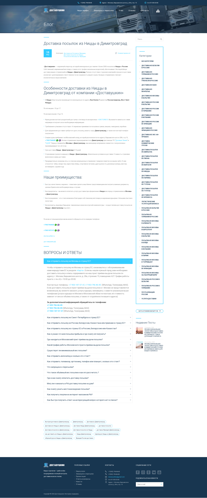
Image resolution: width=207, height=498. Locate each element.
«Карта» (80, 270)
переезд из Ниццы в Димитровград (106, 434)
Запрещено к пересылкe (104, 11)
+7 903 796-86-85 (54, 308)
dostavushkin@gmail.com (116, 477)
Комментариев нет (124, 53)
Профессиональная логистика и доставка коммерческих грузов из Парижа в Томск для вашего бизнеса (153, 332)
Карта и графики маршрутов (148, 311)
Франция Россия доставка (84, 438)
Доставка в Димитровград (96, 422)
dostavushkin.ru (49, 236)
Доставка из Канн (149, 85)
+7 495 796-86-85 (54, 305)
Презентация (81, 476)
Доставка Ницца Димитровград (84, 426)
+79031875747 (49, 230)
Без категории (148, 61)
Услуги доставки (149, 299)
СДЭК (48, 143)
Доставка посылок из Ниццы (73, 55)
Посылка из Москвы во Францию (75, 56)
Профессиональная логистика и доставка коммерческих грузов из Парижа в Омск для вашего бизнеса (153, 347)
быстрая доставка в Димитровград (57, 422)
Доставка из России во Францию (75, 53)
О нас (121, 11)
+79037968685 (50, 140)
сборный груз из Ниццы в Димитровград (58, 438)
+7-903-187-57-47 (77, 285)
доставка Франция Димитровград (108, 430)
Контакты (145, 11)
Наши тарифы (83, 11)
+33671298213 (103, 119)
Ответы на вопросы (83, 479)
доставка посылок (105, 426)
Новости (79, 481)
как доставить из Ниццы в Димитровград (59, 434)
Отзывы (132, 11)
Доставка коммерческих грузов (148, 143)
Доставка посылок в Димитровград (57, 430)
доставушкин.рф (50, 241)
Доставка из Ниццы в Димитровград (57, 426)
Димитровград (78, 422)
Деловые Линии (121, 140)
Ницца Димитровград (84, 434)
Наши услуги (80, 471)
